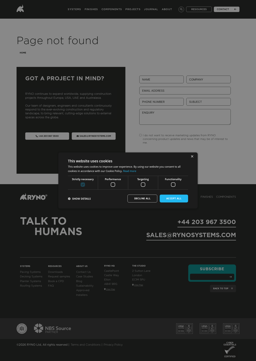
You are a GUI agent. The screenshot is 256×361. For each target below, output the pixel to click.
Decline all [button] (142, 198)
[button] (79, 198)
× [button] (192, 156)
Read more (129, 171)
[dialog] (128, 180)
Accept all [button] (173, 198)
